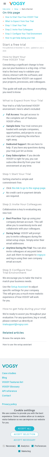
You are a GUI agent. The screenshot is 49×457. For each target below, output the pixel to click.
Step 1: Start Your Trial (15, 25)
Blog (4, 377)
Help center (6, 9)
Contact (6, 395)
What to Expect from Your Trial (19, 21)
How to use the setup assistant (17, 344)
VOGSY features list (12, 382)
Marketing (26, 451)
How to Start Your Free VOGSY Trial (21, 17)
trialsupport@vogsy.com (15, 324)
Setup (16, 9)
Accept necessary (24, 440)
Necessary (11, 446)
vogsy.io (41, 255)
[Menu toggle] (4, 3)
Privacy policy (9, 404)
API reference (9, 391)
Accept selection (24, 434)
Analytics (25, 446)
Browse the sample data (14, 338)
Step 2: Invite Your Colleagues (19, 29)
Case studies (9, 373)
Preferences (40, 446)
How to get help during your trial (20, 38)
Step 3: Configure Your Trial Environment (23, 34)
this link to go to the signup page (28, 188)
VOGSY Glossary (10, 386)
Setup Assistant (19, 287)
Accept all (24, 428)
